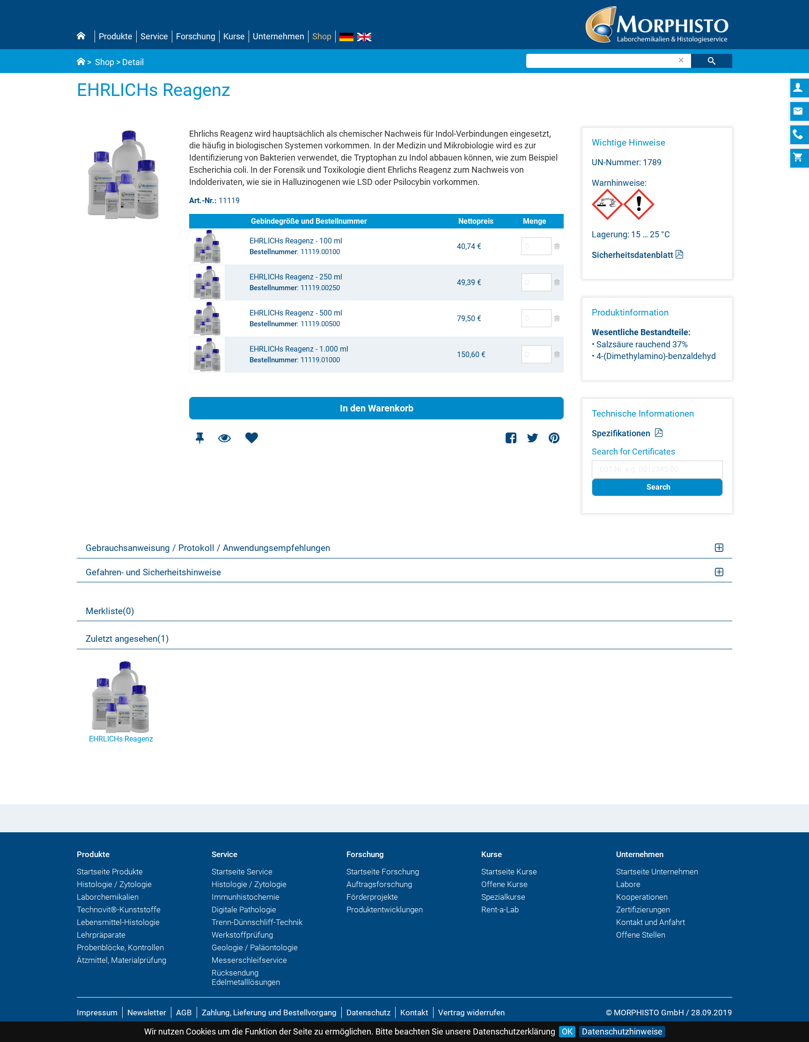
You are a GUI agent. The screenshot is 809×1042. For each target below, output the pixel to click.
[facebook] (511, 438)
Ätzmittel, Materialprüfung (121, 960)
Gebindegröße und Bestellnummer (309, 221)
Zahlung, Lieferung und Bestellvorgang (269, 1012)
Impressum (97, 1012)
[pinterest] (554, 438)
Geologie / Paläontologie (255, 947)
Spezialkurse (503, 897)
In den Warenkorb (376, 408)
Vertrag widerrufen (471, 1012)
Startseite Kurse (509, 871)
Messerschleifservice (249, 960)
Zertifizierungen (643, 909)
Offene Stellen (640, 934)
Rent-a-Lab (500, 909)
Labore (628, 884)
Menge (534, 221)
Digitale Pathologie (244, 909)
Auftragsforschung (379, 884)
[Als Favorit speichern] (251, 438)
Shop (321, 36)
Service (154, 36)
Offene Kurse (504, 884)
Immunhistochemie (245, 897)
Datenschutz (368, 1012)
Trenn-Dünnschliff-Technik (257, 922)
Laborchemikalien (108, 897)
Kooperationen (642, 897)
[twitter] (532, 438)
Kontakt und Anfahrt (650, 922)
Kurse (234, 36)
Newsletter (146, 1012)
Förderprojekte (372, 897)
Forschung (195, 36)
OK (567, 1031)
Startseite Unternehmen (657, 871)
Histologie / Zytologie (114, 884)
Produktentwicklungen (384, 909)
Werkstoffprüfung (242, 934)
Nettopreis (475, 221)
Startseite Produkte (110, 871)
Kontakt (414, 1012)
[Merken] (199, 438)
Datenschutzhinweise (622, 1031)
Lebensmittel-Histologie (118, 922)
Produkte (115, 36)
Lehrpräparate (101, 934)
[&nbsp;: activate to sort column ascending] (219, 221)
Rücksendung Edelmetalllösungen (246, 977)
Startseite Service (242, 871)
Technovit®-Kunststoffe (119, 909)
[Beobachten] (224, 438)
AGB (184, 1012)
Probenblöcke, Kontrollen (120, 947)
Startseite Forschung (382, 871)
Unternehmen (278, 36)
